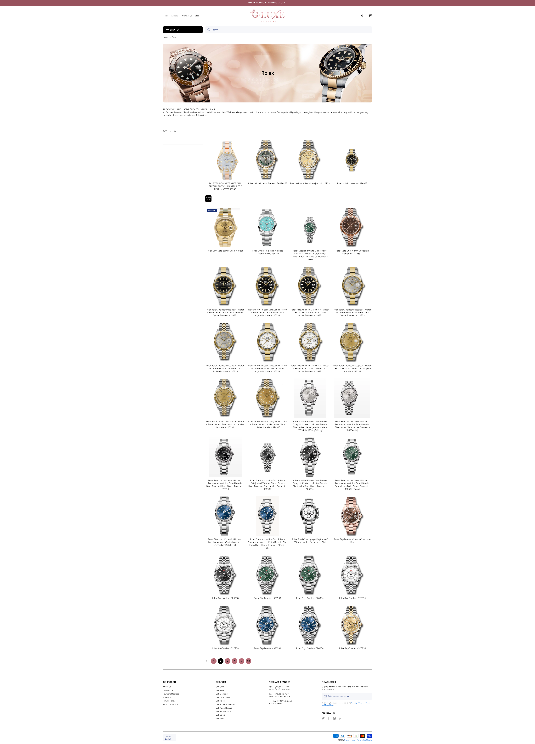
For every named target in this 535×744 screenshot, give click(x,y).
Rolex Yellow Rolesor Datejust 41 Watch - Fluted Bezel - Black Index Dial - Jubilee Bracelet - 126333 (310, 312)
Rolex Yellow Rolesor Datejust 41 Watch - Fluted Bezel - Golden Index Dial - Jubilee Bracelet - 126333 (267, 424)
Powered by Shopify (364, 740)
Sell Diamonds (222, 694)
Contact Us (168, 690)
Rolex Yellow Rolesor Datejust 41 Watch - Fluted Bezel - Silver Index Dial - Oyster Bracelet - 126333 (352, 312)
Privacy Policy (169, 697)
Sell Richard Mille (223, 711)
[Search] (207, 29)
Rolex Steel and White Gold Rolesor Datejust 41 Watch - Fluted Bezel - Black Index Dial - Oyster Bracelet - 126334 (310, 484)
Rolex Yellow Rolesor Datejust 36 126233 (267, 183)
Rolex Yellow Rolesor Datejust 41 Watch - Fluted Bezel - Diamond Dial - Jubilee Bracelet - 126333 (225, 424)
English (168, 739)
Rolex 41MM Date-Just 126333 (352, 183)
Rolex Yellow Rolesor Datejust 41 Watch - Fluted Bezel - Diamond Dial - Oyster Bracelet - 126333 (352, 368)
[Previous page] (207, 661)
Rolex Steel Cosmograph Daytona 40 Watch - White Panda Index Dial (310, 541)
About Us (167, 687)
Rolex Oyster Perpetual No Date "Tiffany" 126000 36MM (267, 252)
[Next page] (255, 661)
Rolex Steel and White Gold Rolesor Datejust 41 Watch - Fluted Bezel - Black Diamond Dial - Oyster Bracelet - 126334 (225, 484)
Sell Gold (220, 687)
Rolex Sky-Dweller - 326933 (352, 648)
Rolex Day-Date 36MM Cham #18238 (225, 250)
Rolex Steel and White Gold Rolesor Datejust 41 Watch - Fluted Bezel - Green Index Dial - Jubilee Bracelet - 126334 (310, 255)
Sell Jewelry (221, 690)
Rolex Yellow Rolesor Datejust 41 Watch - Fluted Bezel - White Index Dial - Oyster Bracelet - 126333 (267, 368)
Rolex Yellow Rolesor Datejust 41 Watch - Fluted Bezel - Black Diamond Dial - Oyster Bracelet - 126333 (225, 312)
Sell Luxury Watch (224, 697)
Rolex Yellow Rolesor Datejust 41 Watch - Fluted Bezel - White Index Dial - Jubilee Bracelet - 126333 (310, 368)
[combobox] (288, 29)
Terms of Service (170, 704)
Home (165, 37)
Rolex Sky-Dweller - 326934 (267, 598)
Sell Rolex (220, 701)
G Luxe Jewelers (350, 740)
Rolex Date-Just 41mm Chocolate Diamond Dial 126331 (352, 252)
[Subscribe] (368, 696)
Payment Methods (171, 694)
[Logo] (267, 16)
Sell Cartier (221, 715)
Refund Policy (169, 701)
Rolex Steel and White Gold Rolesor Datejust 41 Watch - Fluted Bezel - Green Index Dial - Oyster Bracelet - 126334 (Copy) (352, 484)
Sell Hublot (221, 718)
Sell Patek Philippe (224, 708)
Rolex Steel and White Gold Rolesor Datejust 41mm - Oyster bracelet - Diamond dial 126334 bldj (225, 542)
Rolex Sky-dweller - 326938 (225, 598)
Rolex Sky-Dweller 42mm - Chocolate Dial (352, 541)
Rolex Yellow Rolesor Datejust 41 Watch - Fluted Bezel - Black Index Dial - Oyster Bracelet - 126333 (267, 312)
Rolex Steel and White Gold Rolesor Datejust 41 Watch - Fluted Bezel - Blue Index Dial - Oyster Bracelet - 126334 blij (267, 543)
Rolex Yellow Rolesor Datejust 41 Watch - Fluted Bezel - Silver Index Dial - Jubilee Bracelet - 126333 (225, 368)
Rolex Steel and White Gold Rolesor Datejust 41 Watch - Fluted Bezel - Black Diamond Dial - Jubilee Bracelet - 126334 (267, 484)
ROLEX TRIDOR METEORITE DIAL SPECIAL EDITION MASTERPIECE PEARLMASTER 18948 (225, 186)
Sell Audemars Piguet (225, 704)
